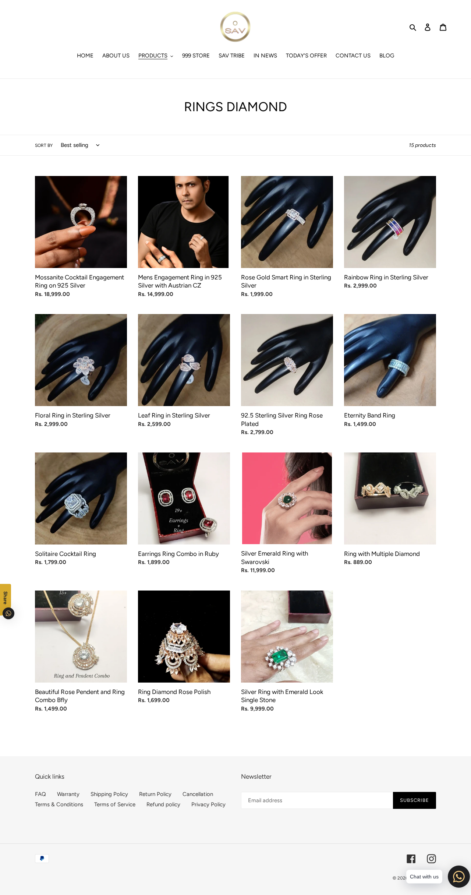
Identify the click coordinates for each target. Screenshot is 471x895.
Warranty (68, 794)
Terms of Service (114, 804)
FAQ (40, 794)
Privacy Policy (208, 804)
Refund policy (163, 804)
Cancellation (198, 794)
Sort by (44, 145)
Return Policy (155, 794)
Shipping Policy (109, 794)
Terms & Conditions (59, 804)
